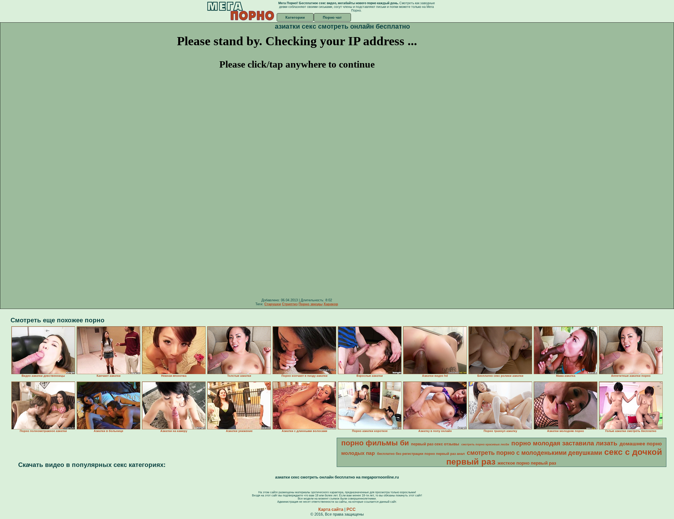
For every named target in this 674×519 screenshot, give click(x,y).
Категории (295, 17)
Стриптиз (290, 304)
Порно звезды (311, 304)
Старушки (272, 304)
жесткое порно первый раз (527, 463)
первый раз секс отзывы (435, 444)
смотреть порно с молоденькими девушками (534, 452)
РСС (351, 509)
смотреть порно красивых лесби (485, 444)
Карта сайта (330, 509)
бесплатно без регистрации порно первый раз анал (421, 454)
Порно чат (332, 17)
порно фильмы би (375, 443)
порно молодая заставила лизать (564, 443)
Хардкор (331, 304)
